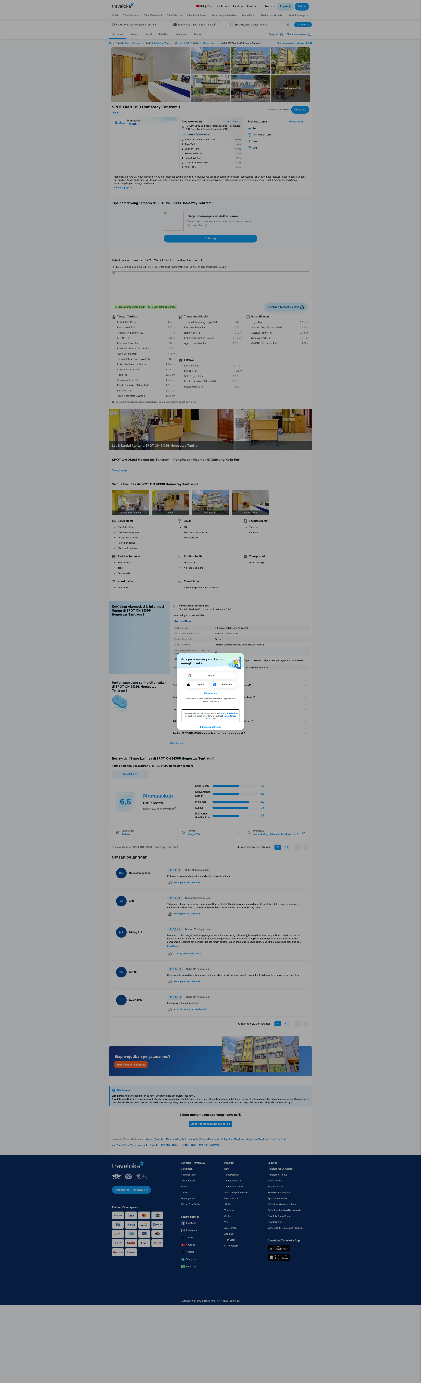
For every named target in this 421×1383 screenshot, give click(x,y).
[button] (210, 693)
